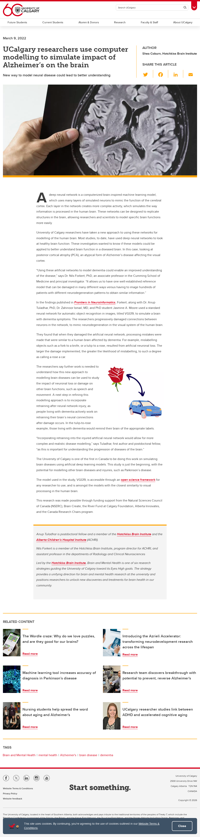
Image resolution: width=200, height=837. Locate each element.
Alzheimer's (68, 755)
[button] (147, 74)
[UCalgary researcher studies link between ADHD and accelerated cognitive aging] (112, 716)
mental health (47, 755)
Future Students (17, 22)
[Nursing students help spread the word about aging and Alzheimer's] (12, 716)
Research (120, 22)
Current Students (52, 22)
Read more (30, 653)
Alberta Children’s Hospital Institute (61, 540)
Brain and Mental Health (19, 755)
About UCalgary (182, 22)
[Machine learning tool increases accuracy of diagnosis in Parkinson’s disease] (12, 679)
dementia (106, 755)
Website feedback (12, 798)
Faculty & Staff (149, 22)
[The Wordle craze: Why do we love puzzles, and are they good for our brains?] (12, 642)
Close (182, 826)
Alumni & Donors (89, 22)
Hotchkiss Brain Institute (134, 534)
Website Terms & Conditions (18, 788)
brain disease (88, 755)
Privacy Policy (10, 793)
